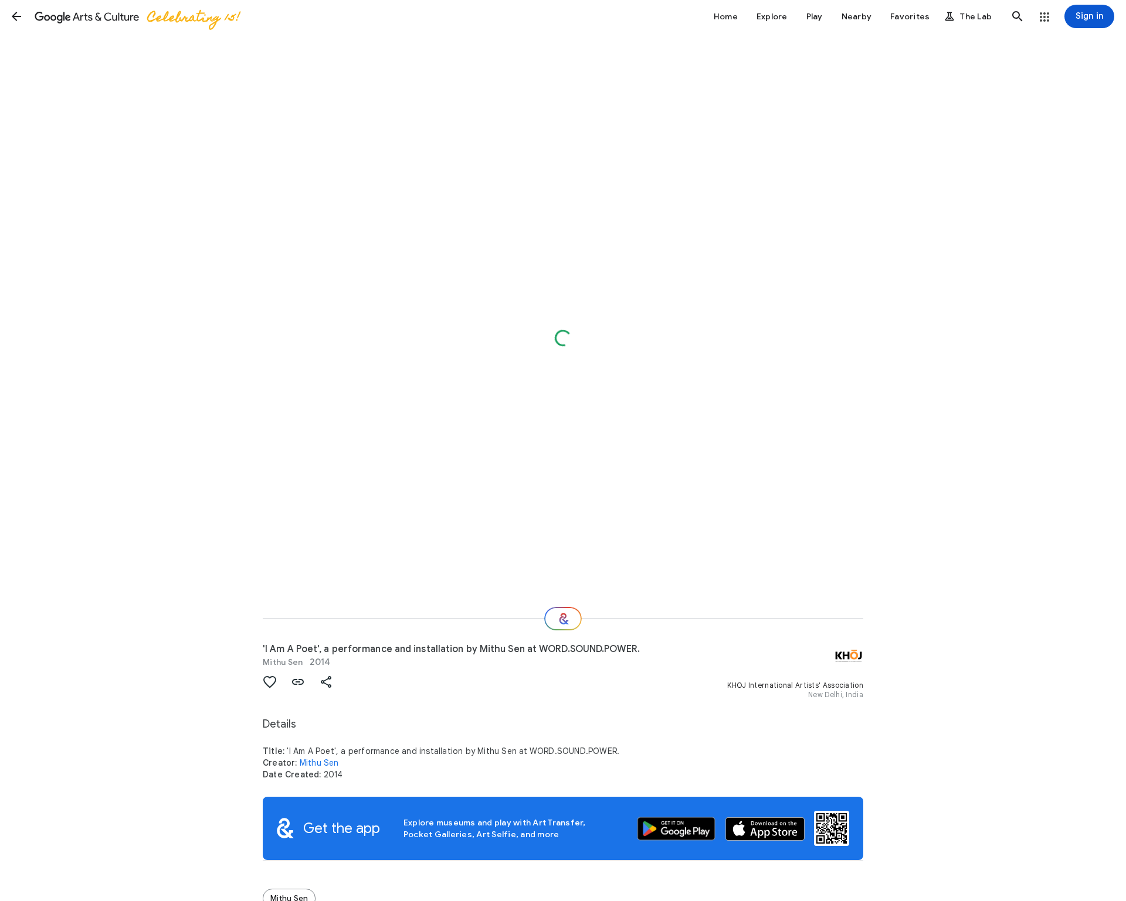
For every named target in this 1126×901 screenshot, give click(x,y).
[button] (16, 16)
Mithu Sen (283, 662)
